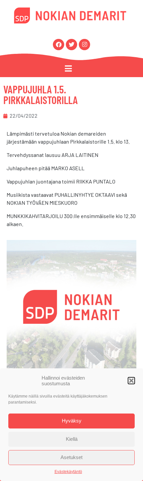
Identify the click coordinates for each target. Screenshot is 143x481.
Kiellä (71, 439)
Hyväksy (71, 420)
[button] (131, 380)
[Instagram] (84, 44)
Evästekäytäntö (68, 471)
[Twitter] (71, 44)
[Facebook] (58, 44)
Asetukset (71, 457)
